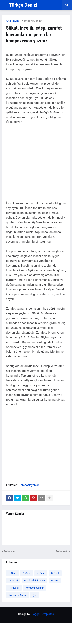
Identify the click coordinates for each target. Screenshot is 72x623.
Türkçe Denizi (23, 5)
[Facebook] (9, 498)
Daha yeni (10, 551)
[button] (4, 5)
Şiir (34, 595)
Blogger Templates (42, 614)
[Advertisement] (36, 165)
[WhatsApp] (25, 498)
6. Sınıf (27, 573)
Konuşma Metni (17, 595)
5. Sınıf (12, 573)
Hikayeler (14, 587)
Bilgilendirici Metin (34, 580)
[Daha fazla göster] (49, 498)
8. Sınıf (55, 573)
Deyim (54, 580)
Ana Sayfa (12, 20)
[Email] (41, 498)
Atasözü (13, 580)
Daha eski (62, 551)
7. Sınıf (41, 573)
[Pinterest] (33, 498)
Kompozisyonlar (32, 20)
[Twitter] (17, 498)
